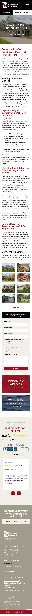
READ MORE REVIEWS (17, 454)
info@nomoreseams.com (17, 555)
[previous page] (13, 493)
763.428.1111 (6, 12)
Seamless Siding (11, 561)
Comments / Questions (10, 354)
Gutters (8, 569)
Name (8, 321)
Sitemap (5, 604)
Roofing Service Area (21, 32)
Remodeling (9, 571)
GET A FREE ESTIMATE (22, 12)
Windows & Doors (12, 566)
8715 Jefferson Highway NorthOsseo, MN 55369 (10, 539)
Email (8, 333)
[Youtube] (9, 597)
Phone (8, 327)
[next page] (19, 493)
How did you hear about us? (14, 339)
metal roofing (11, 181)
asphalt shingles (16, 121)
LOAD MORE (16, 307)
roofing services (21, 72)
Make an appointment (11, 581)
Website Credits (11, 604)
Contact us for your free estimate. (15, 260)
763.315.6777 (14, 552)
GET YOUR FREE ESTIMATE (12, 521)
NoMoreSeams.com (8, 606)
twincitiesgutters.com (8, 608)
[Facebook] (5, 597)
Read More (8, 483)
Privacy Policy (18, 604)
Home (5, 32)
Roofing (11, 32)
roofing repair (6, 236)
